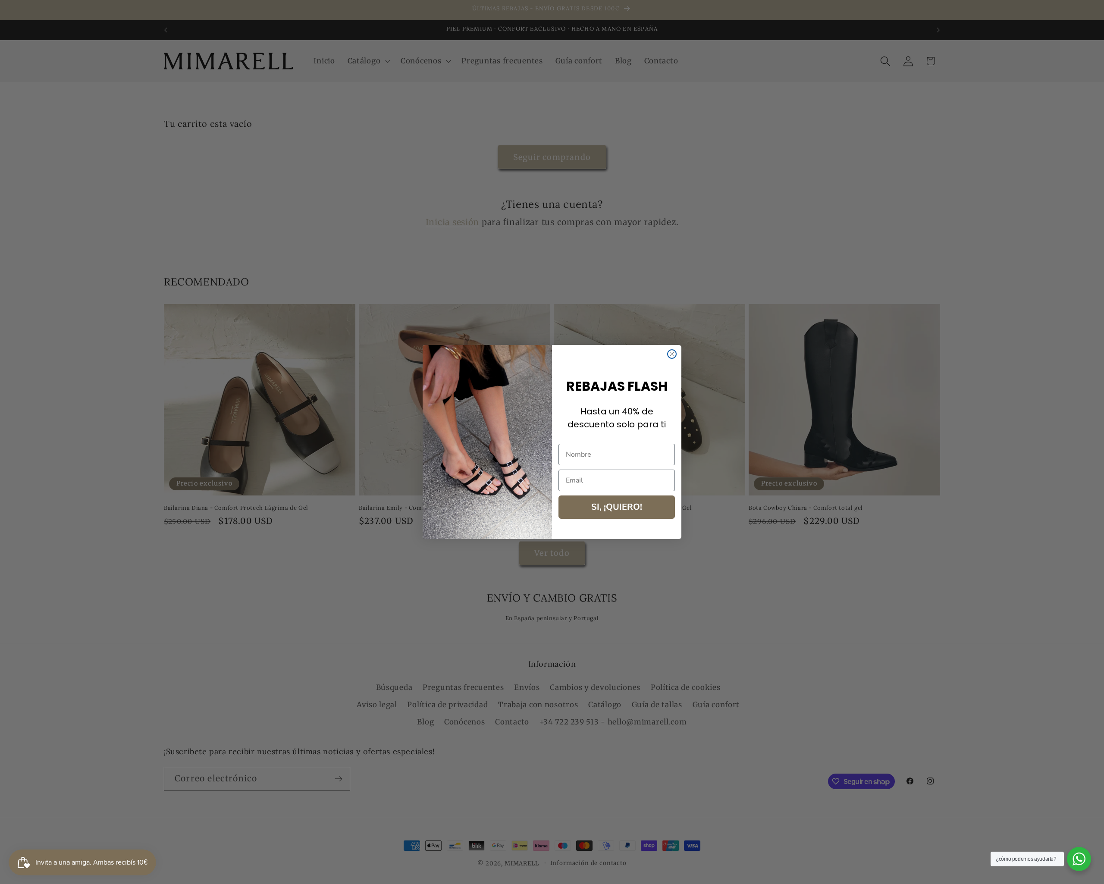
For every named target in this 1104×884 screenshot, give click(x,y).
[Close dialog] (672, 354)
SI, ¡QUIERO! (616, 507)
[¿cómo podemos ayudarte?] (1079, 859)
